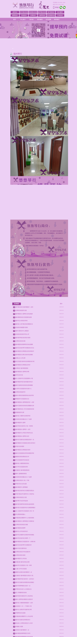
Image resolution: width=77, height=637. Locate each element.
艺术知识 (16, 374)
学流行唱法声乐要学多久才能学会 (24, 564)
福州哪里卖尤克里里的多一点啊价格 (25, 611)
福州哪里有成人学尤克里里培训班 (24, 479)
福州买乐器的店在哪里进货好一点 (24, 509)
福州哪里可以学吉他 (21, 628)
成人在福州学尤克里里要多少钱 (24, 448)
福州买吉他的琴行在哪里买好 (23, 615)
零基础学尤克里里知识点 (22, 469)
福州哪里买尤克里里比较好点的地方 (25, 513)
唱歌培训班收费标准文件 (22, 526)
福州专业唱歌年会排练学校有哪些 (24, 605)
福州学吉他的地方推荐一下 (22, 608)
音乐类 (31, 19)
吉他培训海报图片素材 (21, 397)
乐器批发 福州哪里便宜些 (22, 540)
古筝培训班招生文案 (21, 567)
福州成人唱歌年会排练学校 (22, 486)
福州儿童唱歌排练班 (21, 543)
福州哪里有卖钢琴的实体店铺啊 (24, 414)
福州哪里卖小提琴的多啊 (22, 441)
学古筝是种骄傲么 (20, 584)
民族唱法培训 (33, 12)
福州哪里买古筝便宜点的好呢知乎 (24, 421)
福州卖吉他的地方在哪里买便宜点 (24, 560)
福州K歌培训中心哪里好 (22, 401)
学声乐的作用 (19, 445)
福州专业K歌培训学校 (21, 390)
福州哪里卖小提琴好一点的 (22, 499)
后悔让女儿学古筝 (20, 428)
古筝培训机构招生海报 (21, 594)
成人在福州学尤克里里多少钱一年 (24, 581)
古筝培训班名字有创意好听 (22, 622)
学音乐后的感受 (19, 516)
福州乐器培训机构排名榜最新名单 (24, 475)
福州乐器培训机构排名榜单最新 (24, 455)
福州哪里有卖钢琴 (20, 598)
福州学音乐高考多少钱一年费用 (24, 496)
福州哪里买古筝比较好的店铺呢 (24, 424)
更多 (61, 373)
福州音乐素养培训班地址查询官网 (24, 574)
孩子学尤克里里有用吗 (21, 537)
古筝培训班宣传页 (20, 462)
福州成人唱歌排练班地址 (22, 533)
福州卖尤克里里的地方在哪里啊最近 (25, 577)
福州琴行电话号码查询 (21, 571)
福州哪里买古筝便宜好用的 (22, 520)
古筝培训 (33, 15)
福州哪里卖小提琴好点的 (22, 506)
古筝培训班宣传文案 (21, 380)
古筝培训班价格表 (20, 625)
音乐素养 (60, 12)
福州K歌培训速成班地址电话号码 (24, 465)
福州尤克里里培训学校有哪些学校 (24, 523)
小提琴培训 (42, 15)
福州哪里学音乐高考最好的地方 (24, 452)
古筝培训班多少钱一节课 (22, 550)
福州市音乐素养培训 (21, 618)
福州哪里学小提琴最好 (21, 557)
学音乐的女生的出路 (21, 554)
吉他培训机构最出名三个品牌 (23, 489)
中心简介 (23, 19)
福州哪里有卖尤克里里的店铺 (23, 387)
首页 (14, 19)
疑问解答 (40, 19)
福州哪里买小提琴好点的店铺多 (24, 384)
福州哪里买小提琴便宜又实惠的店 (24, 591)
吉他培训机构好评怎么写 (22, 404)
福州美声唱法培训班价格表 (22, 407)
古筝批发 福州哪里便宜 (21, 438)
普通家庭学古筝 (19, 482)
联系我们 (57, 19)
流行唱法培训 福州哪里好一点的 (24, 377)
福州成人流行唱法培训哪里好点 (24, 394)
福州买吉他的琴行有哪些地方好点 (24, 418)
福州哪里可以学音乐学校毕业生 (24, 503)
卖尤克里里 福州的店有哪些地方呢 (24, 431)
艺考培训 (60, 15)
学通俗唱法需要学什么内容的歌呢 (24, 588)
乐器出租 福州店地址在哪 (22, 632)
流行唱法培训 (24, 12)
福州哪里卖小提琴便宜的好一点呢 (24, 472)
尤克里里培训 (51, 15)
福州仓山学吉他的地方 (21, 601)
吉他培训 (24, 15)
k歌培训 (15, 12)
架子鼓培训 (51, 12)
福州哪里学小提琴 (20, 492)
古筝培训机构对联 (20, 411)
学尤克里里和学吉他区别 (22, 530)
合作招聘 (48, 19)
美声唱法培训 (42, 12)
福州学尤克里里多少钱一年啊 (23, 635)
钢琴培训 (15, 15)
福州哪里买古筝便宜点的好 (22, 435)
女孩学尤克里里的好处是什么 (23, 458)
